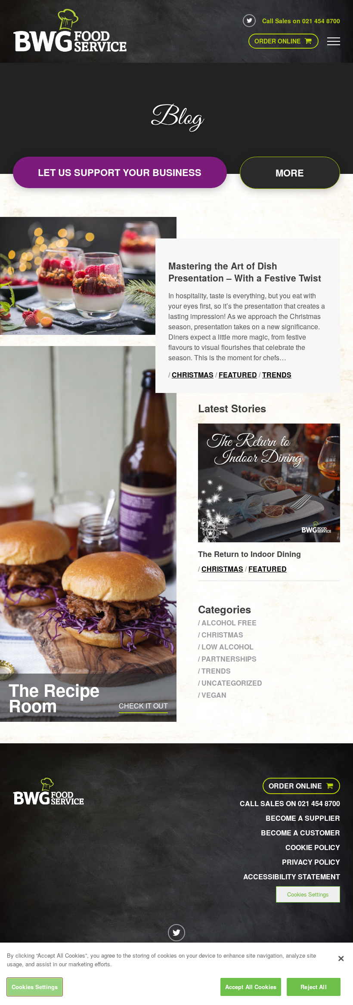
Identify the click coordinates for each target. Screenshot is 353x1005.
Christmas (193, 375)
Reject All (313, 987)
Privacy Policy (311, 862)
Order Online (277, 41)
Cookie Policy (312, 847)
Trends (276, 375)
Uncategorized (231, 683)
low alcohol (227, 647)
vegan (213, 695)
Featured (238, 375)
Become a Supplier (303, 818)
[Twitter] (249, 20)
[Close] (341, 958)
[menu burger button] (333, 40)
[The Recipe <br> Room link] (88, 534)
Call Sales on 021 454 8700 (301, 20)
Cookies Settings (307, 894)
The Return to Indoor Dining (249, 554)
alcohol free (229, 623)
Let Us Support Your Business (119, 172)
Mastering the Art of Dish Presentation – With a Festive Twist (244, 271)
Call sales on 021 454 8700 (290, 803)
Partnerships (229, 659)
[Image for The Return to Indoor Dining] (269, 539)
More (290, 172)
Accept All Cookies (250, 987)
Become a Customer (300, 833)
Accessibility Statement (291, 876)
